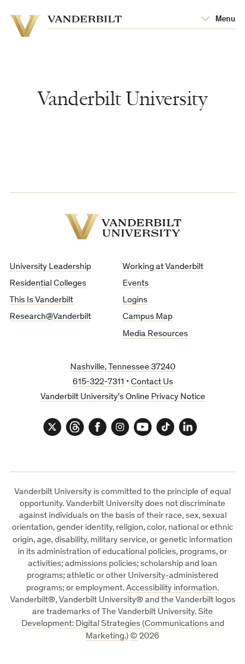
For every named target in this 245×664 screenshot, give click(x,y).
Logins (134, 300)
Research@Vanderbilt (50, 316)
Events (135, 283)
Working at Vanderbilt (162, 267)
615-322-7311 (98, 382)
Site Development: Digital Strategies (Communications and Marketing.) (122, 624)
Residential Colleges (48, 283)
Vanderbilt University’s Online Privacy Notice (122, 397)
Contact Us (152, 382)
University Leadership (50, 267)
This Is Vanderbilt (41, 300)
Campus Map (147, 316)
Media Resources (155, 334)
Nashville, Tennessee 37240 (122, 367)
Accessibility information (171, 588)
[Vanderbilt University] (123, 226)
